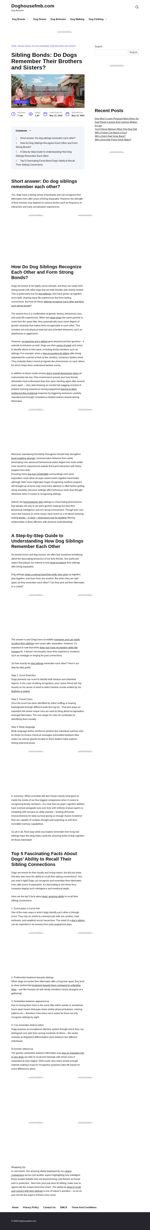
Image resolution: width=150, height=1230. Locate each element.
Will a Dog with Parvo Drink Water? (113, 139)
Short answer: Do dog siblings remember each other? (47, 138)
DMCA (63, 1207)
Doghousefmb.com (32, 5)
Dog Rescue (21, 102)
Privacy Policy (31, 1207)
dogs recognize (58, 562)
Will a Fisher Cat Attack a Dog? (111, 132)
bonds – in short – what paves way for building (43, 518)
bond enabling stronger (23, 458)
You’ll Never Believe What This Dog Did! (116, 129)
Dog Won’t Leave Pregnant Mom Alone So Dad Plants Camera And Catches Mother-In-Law (117, 122)
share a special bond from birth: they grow (46, 574)
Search (98, 46)
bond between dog (33, 502)
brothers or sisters (20, 691)
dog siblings (37, 663)
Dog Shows (39, 19)
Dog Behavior (58, 19)
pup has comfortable (38, 474)
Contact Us (49, 1207)
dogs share (56, 317)
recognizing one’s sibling (35, 341)
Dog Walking (77, 19)
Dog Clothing (96, 19)
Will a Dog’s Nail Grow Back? (110, 136)
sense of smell (63, 345)
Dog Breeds (18, 19)
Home (13, 46)
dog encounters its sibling (56, 353)
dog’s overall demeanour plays (63, 373)
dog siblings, (45, 294)
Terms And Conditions (84, 1207)
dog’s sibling (78, 920)
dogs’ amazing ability (53, 896)
